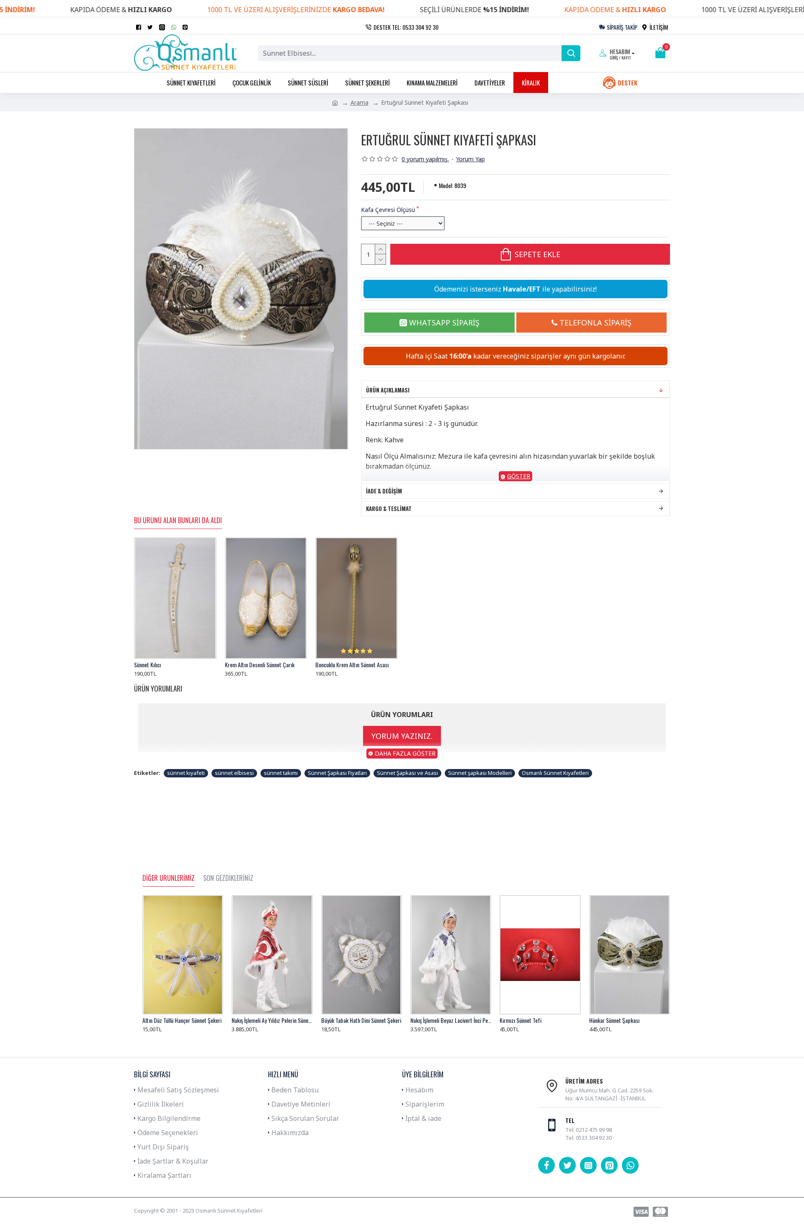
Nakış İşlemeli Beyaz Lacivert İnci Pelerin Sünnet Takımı (450, 1020)
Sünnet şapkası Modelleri (480, 773)
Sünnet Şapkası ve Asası (407, 773)
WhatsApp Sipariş (444, 322)
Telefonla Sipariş (595, 322)
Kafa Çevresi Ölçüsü (388, 210)
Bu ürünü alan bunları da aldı (178, 520)
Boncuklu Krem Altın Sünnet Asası (352, 664)
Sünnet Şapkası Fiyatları (337, 773)
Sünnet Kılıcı (147, 664)
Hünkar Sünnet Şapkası (614, 1020)
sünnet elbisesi (234, 773)
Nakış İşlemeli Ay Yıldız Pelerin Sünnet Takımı (272, 1020)
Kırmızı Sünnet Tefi (520, 1020)
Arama (359, 102)
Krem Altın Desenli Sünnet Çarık (259, 664)
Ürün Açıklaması (388, 390)
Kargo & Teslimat (389, 508)
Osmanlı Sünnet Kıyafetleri (555, 773)
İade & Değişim (384, 491)
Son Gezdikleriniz (228, 878)
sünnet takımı (281, 773)
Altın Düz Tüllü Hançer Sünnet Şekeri (182, 1020)
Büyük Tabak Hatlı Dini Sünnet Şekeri (361, 1020)
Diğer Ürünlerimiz (168, 878)
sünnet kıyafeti (186, 773)
